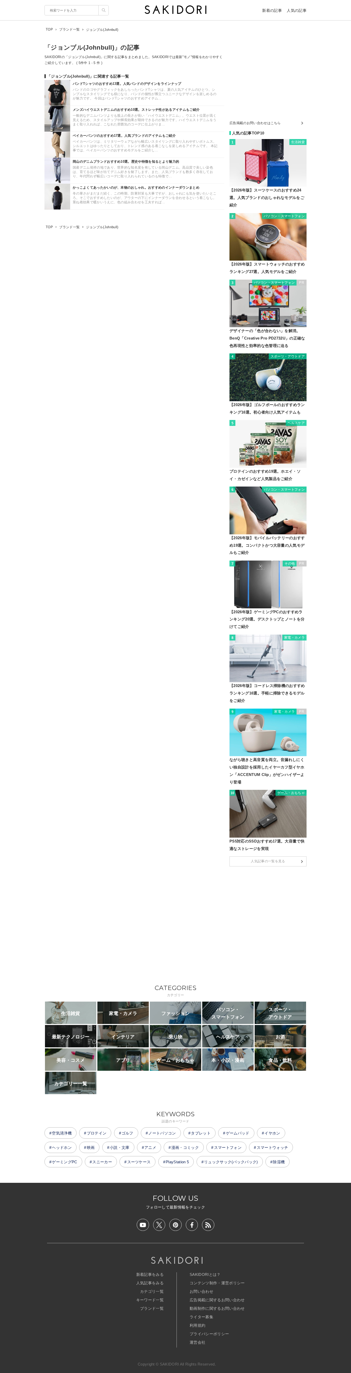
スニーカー (102, 1162)
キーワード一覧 (150, 1300)
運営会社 (197, 1342)
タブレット (201, 1133)
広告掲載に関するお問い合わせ (217, 1300)
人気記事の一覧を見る (268, 861)
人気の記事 (297, 10)
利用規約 (197, 1325)
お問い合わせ (201, 1291)
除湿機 (279, 1162)
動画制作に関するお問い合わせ (217, 1308)
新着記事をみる (150, 1274)
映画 (91, 1147)
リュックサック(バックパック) (231, 1162)
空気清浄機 (62, 1133)
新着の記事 (272, 10)
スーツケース (139, 1162)
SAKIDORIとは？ (205, 1274)
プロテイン (97, 1133)
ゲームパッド (238, 1133)
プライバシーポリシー (209, 1334)
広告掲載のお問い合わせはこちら (255, 123)
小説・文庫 (120, 1147)
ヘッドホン (62, 1147)
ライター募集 (201, 1317)
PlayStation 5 (177, 1162)
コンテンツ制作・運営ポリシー (217, 1283)
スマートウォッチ (272, 1147)
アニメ (150, 1147)
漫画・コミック (185, 1147)
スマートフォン (228, 1147)
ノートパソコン (162, 1133)
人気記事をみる (150, 1283)
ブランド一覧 (152, 1308)
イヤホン (272, 1133)
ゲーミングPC (64, 1162)
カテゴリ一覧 (152, 1291)
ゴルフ (127, 1133)
